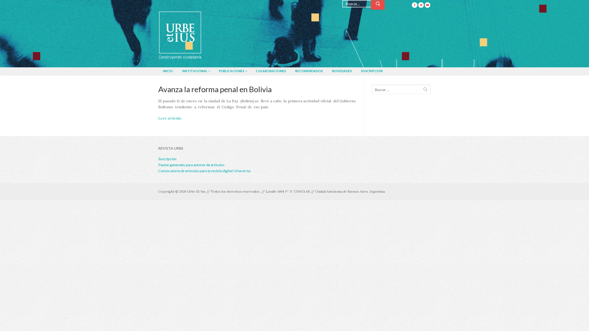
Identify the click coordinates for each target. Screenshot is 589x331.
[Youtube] (427, 5)
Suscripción (167, 159)
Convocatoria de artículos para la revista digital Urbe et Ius (204, 170)
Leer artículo (170, 118)
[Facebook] (414, 5)
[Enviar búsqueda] (378, 5)
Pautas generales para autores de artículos (191, 165)
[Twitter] (421, 5)
